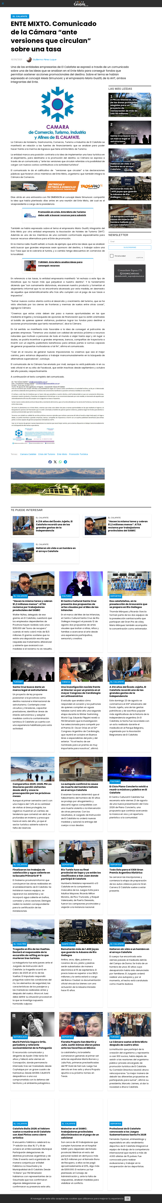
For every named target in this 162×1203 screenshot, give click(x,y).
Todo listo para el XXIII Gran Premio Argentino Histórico (126, 871)
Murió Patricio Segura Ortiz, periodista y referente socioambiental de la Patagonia (32, 1045)
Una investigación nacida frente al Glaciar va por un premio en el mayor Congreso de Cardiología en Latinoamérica (81, 691)
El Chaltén (20, 944)
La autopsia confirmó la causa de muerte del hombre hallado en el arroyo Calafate (79, 787)
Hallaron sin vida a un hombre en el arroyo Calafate (56, 549)
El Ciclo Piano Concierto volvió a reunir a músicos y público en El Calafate (128, 789)
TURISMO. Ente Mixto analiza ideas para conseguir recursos (60, 264)
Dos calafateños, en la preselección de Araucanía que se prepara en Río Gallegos (128, 604)
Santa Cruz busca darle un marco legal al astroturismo (30, 688)
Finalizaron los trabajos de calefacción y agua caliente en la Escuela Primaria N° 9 (31, 872)
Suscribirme (130, 247)
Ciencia (66, 682)
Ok (127, 1198)
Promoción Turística (78, 454)
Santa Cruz (68, 944)
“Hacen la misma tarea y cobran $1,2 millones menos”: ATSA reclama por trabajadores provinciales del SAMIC (128, 526)
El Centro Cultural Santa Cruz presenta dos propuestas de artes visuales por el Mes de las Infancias (79, 605)
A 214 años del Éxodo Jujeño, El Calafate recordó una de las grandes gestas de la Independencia (54, 526)
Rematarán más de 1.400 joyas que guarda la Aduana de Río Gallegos (80, 952)
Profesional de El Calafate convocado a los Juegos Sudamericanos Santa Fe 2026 (127, 1131)
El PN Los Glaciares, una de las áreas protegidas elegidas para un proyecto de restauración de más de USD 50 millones (123, 106)
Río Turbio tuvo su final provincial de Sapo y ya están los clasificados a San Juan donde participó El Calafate (81, 874)
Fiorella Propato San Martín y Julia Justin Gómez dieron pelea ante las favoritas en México (80, 1045)
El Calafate (20, 16)
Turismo (18, 682)
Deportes (115, 596)
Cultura (66, 596)
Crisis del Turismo (46, 454)
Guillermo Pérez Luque (44, 59)
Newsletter (118, 234)
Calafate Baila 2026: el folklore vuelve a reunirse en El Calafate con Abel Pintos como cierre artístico (32, 1133)
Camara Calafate (28, 454)
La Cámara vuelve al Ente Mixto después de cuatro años (128, 1043)
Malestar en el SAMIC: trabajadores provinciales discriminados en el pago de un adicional (80, 1133)
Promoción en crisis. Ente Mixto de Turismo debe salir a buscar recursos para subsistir (62, 213)
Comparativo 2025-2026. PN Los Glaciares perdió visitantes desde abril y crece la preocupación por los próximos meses (32, 790)
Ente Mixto (62, 454)
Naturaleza (20, 1037)
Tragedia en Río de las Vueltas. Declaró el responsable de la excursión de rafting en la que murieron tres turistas (31, 953)
